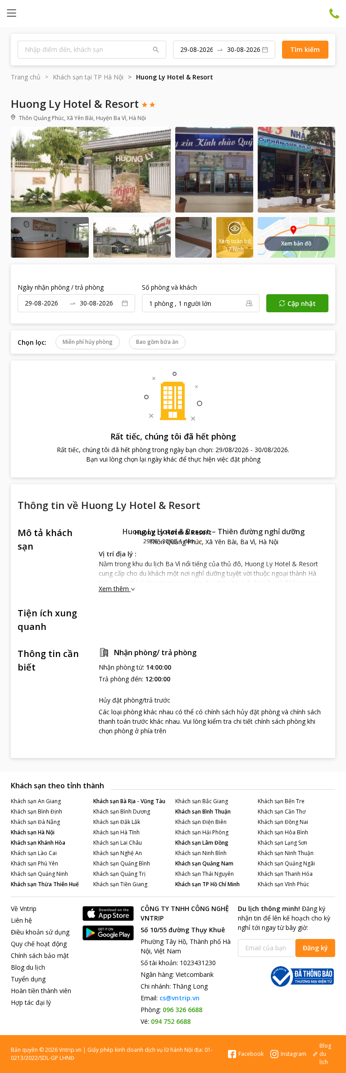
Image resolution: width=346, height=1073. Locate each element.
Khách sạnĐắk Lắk (116, 822)
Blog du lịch (28, 967)
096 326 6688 (182, 1009)
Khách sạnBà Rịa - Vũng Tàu (129, 801)
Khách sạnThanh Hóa (285, 874)
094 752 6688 (171, 1021)
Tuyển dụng (28, 979)
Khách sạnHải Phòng (201, 832)
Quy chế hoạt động (39, 943)
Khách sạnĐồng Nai (283, 822)
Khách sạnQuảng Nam (204, 863)
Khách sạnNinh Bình (201, 853)
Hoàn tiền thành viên (41, 990)
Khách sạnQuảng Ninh (39, 874)
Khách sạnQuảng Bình (121, 863)
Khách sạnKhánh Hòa (38, 842)
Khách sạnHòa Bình (283, 832)
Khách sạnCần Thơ (281, 811)
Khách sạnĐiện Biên (201, 822)
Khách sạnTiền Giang (120, 884)
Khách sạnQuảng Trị (119, 874)
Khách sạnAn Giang (36, 801)
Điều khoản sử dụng (40, 932)
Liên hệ (21, 920)
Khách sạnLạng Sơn (282, 842)
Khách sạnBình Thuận (203, 811)
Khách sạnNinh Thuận (286, 853)
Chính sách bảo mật (40, 955)
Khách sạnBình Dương (121, 811)
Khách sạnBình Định (36, 811)
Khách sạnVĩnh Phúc (283, 884)
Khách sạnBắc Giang (201, 801)
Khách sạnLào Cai (34, 853)
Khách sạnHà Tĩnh (116, 832)
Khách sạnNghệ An (117, 853)
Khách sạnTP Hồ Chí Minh (207, 884)
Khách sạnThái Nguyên (204, 874)
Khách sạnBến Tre (281, 801)
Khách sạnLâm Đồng (201, 842)
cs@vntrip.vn (179, 998)
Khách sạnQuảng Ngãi (286, 863)
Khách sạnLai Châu (117, 842)
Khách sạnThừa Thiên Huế (45, 884)
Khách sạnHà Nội (33, 832)
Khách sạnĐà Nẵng (35, 822)
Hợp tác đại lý (31, 1002)
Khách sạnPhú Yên (34, 863)
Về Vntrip (23, 908)
